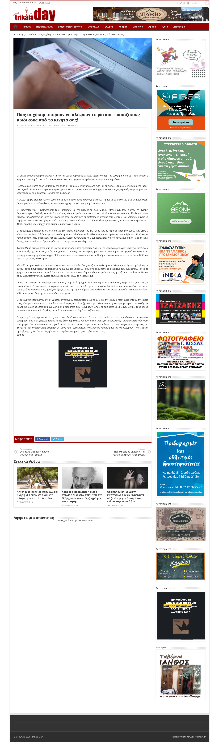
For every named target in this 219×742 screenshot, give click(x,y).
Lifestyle (138, 26)
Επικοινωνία (44, 3)
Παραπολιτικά (44, 26)
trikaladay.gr (20, 34)
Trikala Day (15, 26)
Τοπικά (26, 26)
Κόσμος (123, 26)
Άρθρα (152, 26)
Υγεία (164, 26)
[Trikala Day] (33, 14)
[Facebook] (178, 3)
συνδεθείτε (90, 520)
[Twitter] (180, 3)
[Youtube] (184, 3)
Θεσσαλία (93, 26)
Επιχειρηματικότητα (70, 26)
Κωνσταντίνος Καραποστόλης (33, 125)
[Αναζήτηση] (207, 2)
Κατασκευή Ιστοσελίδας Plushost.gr (188, 736)
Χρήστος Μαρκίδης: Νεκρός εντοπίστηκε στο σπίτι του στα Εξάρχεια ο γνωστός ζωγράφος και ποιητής (82, 496)
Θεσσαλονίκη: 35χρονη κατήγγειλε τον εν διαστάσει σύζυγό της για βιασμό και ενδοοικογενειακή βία (125, 496)
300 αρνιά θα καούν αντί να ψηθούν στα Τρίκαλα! (34, 452)
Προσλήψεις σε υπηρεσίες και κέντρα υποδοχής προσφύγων (129, 452)
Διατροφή (179, 26)
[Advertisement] (82, 151)
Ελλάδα (109, 26)
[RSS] (187, 3)
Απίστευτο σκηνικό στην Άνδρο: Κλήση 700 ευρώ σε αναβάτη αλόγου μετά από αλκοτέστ (37, 495)
